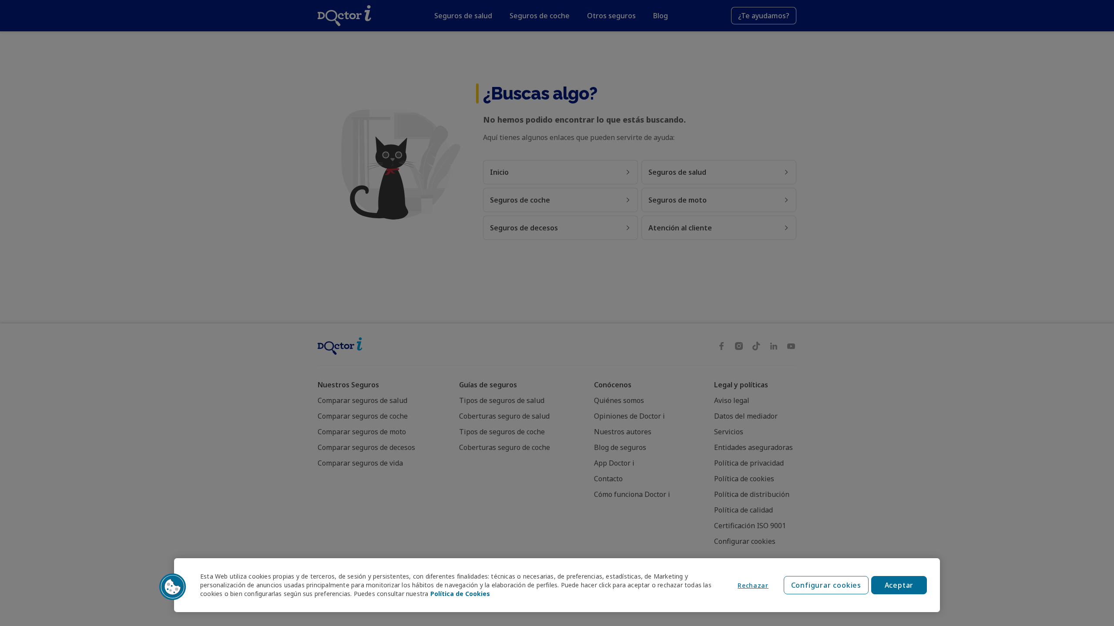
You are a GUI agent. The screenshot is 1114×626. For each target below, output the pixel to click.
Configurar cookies (826, 585)
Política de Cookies (460, 593)
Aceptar (899, 585)
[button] (173, 587)
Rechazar (753, 585)
